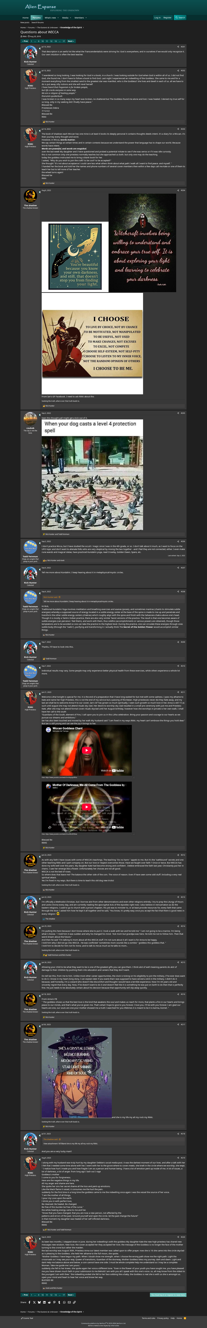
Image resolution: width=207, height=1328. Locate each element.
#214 (183, 926)
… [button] (35, 41)
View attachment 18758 (53, 1143)
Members (79, 17)
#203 (183, 129)
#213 (183, 897)
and (57, 534)
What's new (50, 17)
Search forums (38, 22)
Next (70, 41)
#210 (183, 666)
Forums (37, 17)
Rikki (25, 36)
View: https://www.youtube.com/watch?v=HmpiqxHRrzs (59, 777)
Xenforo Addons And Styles (98, 1325)
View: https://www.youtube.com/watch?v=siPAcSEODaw (59, 834)
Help (173, 1318)
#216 (183, 994)
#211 (183, 692)
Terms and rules (148, 1318)
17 (64, 41)
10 (43, 41)
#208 (183, 591)
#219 (183, 1158)
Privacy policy (163, 1318)
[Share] (178, 46)
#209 (183, 642)
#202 (183, 70)
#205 (183, 413)
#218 (183, 1134)
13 (56, 41)
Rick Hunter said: (51, 597)
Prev (26, 41)
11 (47, 41)
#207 (183, 568)
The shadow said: (51, 1139)
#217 (183, 1024)
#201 (183, 47)
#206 (183, 541)
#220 (183, 1237)
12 (51, 41)
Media (65, 17)
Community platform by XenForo (103, 1323)
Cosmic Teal (28, 1318)
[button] (58, 17)
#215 (183, 962)
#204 (183, 190)
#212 (183, 855)
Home (25, 17)
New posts (24, 22)
